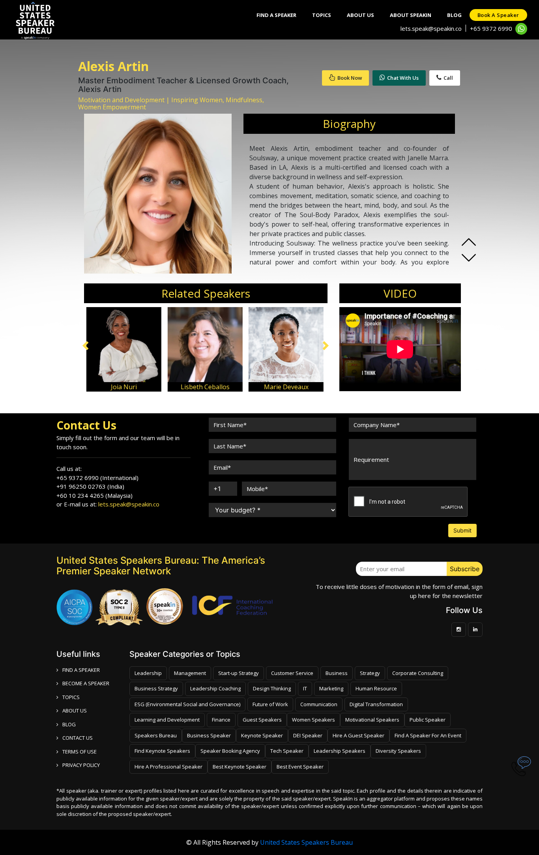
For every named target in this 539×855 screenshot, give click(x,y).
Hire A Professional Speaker (168, 766)
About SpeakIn (410, 15)
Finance (221, 719)
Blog (454, 15)
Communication (318, 704)
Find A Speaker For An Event (428, 735)
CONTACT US (77, 737)
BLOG (69, 724)
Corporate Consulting (417, 673)
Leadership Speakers (339, 750)
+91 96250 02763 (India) (90, 486)
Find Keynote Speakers (162, 750)
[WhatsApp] (521, 29)
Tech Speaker (286, 750)
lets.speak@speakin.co (431, 28)
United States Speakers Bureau (306, 842)
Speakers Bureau (156, 735)
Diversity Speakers (398, 750)
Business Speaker (209, 735)
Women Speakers (313, 719)
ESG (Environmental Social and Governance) (187, 704)
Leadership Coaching (215, 688)
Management (190, 673)
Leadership (148, 673)
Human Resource (376, 688)
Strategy (370, 673)
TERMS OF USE (79, 751)
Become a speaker (85, 683)
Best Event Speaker (300, 766)
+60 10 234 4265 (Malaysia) (94, 495)
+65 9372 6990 (491, 28)
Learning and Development (167, 719)
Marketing (331, 688)
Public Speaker (427, 719)
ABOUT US (74, 710)
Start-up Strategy (238, 673)
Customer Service (292, 673)
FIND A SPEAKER (81, 669)
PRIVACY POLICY (81, 765)
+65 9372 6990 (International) (97, 478)
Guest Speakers (262, 719)
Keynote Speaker (262, 735)
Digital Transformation (376, 704)
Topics (321, 15)
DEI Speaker (307, 735)
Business (337, 673)
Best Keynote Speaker (239, 766)
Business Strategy (156, 688)
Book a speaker (498, 15)
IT (305, 688)
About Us (360, 15)
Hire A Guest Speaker (358, 735)
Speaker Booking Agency (230, 750)
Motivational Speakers (372, 719)
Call (448, 77)
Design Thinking (272, 688)
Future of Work (270, 704)
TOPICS (71, 697)
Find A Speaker (276, 15)
